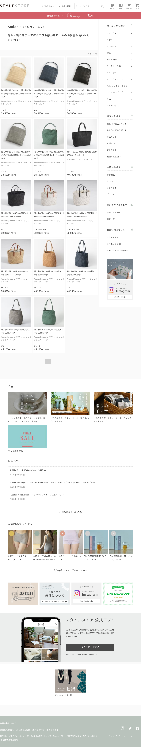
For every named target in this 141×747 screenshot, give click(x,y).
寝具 (109, 53)
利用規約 (3, 736)
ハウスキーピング (115, 92)
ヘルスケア (112, 73)
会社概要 (91, 736)
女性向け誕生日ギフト (117, 124)
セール (110, 181)
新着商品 (111, 175)
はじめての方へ (48, 6)
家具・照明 (112, 59)
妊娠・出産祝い (114, 157)
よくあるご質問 (65, 6)
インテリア (112, 46)
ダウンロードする (90, 647)
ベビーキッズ (113, 106)
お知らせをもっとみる (70, 512)
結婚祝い (111, 143)
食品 (109, 99)
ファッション (113, 33)
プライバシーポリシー (17, 736)
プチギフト (112, 150)
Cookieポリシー (59, 736)
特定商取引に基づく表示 (76, 736)
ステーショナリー (115, 79)
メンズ (110, 40)
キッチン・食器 (114, 66)
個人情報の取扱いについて (40, 736)
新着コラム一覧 (114, 213)
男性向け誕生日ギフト (117, 130)
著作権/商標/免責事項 (9, 740)
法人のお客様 (38, 730)
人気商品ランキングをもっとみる (70, 570)
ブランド (111, 194)
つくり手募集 (53, 730)
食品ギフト (112, 137)
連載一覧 (111, 219)
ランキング (112, 188)
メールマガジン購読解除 (118, 250)
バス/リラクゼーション (117, 86)
